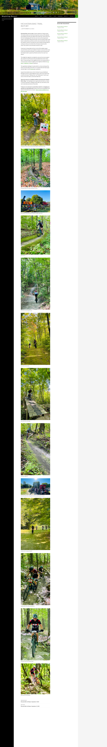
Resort (36, 16)
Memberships (60, 16)
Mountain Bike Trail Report (62, 26)
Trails (50, 16)
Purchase (71, 16)
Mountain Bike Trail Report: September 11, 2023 (30, 705)
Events (55, 16)
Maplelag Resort (9, 16)
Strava (30, 63)
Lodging (45, 16)
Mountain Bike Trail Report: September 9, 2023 (30, 701)
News (41, 16)
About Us (65, 16)
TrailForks (26, 63)
